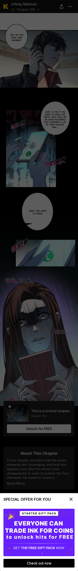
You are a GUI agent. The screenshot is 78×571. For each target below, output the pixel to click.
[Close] (71, 499)
